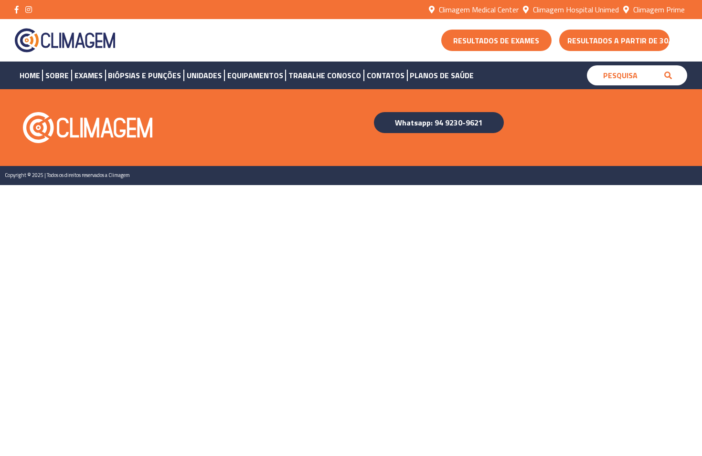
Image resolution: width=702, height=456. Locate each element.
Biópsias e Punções (144, 75)
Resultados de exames (496, 40)
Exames (88, 75)
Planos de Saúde (442, 75)
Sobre (57, 75)
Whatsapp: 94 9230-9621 (439, 122)
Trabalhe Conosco (324, 75)
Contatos (385, 75)
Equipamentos (255, 75)
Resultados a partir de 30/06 (618, 40)
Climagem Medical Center (478, 9)
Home (30, 75)
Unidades (204, 75)
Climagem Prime (658, 9)
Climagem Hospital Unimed (575, 9)
